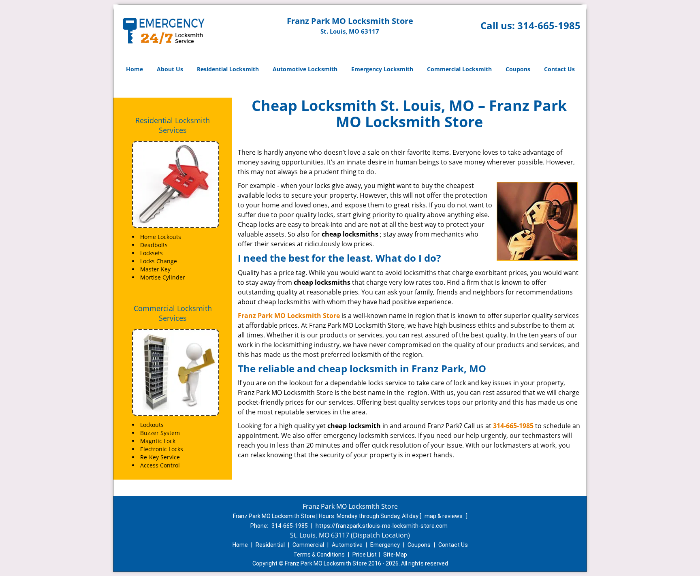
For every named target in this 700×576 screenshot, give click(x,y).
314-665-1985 (548, 25)
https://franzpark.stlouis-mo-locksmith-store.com (382, 526)
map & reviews (444, 516)
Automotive (347, 545)
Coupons (518, 69)
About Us (170, 69)
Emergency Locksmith (382, 69)
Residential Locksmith (228, 69)
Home (134, 69)
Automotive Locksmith (305, 69)
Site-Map (395, 554)
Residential (270, 545)
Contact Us (559, 69)
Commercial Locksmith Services (173, 313)
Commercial (308, 545)
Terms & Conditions (319, 554)
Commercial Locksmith (459, 69)
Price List (364, 554)
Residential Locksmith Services (172, 125)
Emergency (385, 545)
